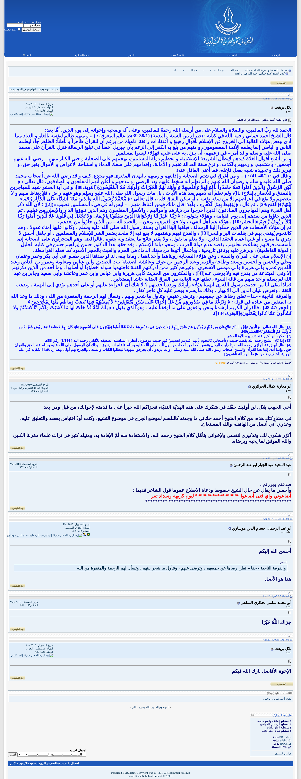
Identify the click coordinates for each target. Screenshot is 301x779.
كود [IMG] (285, 743)
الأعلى (12, 763)
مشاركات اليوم (82, 55)
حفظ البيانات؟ (10, 30)
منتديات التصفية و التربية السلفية (269, 70)
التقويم (131, 55)
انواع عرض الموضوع (24, 89)
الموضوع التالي (140, 707)
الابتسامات (285, 740)
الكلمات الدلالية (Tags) (279, 693)
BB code (284, 737)
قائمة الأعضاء (177, 55)
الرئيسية (276, 55)
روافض (267, 698)
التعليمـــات (232, 55)
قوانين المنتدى (283, 753)
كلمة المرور (22, 22)
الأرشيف (23, 763)
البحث (28, 55)
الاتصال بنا (73, 763)
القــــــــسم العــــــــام (235, 70)
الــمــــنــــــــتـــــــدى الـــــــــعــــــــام (196, 70)
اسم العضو (36, 22)
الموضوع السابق (160, 707)
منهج (288, 698)
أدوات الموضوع (50, 89)
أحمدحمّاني (278, 698)
